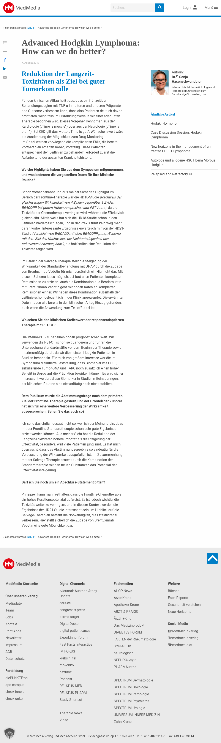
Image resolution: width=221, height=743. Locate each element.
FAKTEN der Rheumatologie (135, 639)
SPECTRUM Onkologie (131, 687)
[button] (9, 733)
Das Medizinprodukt (129, 625)
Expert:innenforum (74, 637)
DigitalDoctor (70, 624)
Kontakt (11, 624)
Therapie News (71, 713)
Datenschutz (15, 659)
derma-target (69, 617)
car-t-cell (66, 603)
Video (64, 720)
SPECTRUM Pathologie (131, 694)
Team (9, 610)
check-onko (14, 699)
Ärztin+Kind (122, 618)
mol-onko (67, 665)
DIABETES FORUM (128, 632)
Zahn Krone (122, 722)
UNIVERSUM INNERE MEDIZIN (137, 715)
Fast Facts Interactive (76, 644)
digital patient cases (75, 631)
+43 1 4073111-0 (153, 736)
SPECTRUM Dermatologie (133, 680)
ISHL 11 (31, 27)
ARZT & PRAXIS (126, 612)
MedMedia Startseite (21, 584)
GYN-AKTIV (122, 646)
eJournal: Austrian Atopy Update (78, 593)
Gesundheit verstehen (184, 605)
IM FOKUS (67, 651)
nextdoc (66, 672)
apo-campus (14, 685)
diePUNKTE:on (16, 678)
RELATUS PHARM (73, 693)
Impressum (13, 645)
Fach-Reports (178, 598)
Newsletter (13, 638)
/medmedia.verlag (185, 638)
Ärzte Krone (122, 598)
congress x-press (72, 610)
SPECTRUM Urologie (129, 708)
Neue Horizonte (179, 612)
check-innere (14, 692)
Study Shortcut (71, 700)
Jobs (9, 617)
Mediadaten (14, 603)
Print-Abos (13, 631)
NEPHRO (124, 660)
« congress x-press (14, 27)
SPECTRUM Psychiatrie (131, 701)
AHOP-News (123, 591)
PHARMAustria (125, 667)
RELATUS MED (71, 686)
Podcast (66, 679)
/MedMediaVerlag (184, 631)
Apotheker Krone (126, 605)
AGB (8, 652)
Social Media (178, 624)
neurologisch (123, 653)
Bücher (173, 591)
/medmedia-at (181, 645)
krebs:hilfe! (68, 658)
